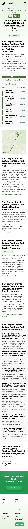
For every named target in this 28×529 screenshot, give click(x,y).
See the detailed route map (11, 194)
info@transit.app (19, 516)
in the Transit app (15, 424)
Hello (3, 499)
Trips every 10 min (15, 35)
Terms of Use (18, 510)
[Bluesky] (17, 519)
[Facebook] (20, 519)
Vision (16, 502)
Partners (5, 514)
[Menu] (25, 3)
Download (19, 524)
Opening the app (11, 181)
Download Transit (13, 488)
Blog (3, 504)
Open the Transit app (7, 212)
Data (3, 520)
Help (3, 508)
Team (16, 504)
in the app (4, 378)
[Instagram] (15, 519)
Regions (4, 502)
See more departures (9, 84)
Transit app (21, 262)
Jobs (16, 506)
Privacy (17, 508)
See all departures (8, 276)
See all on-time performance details (12, 315)
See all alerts (6, 233)
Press (3, 506)
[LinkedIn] (22, 519)
